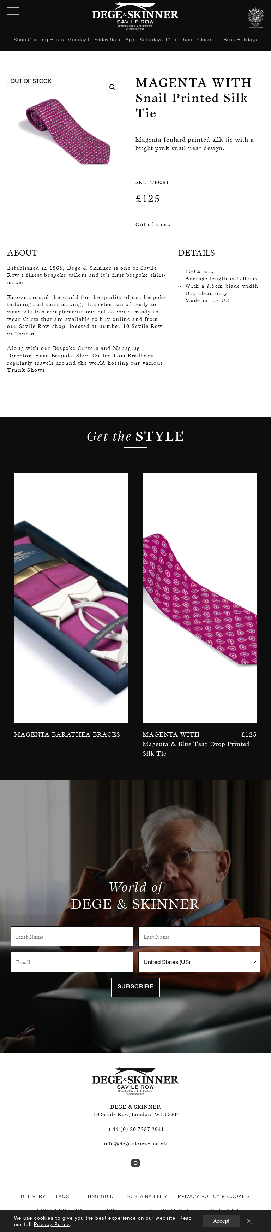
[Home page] (135, 16)
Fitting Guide (98, 1196)
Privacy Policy (52, 1224)
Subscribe (135, 987)
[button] (112, 87)
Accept (221, 1221)
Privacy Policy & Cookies (214, 1196)
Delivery (33, 1196)
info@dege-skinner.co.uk (135, 1143)
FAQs (62, 1196)
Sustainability (147, 1196)
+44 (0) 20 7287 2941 (135, 1129)
